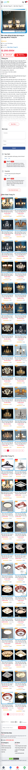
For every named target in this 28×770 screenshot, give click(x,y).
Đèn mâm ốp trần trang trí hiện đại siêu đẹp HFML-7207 (7, 557)
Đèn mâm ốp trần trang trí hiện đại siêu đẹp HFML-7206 (7, 535)
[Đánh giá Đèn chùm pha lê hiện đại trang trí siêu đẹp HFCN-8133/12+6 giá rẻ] (7, 414)
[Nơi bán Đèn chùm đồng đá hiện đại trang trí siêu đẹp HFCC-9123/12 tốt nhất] (20, 435)
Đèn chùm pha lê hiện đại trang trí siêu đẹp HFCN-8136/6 (20, 297)
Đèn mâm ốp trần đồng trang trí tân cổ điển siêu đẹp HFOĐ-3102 (7, 515)
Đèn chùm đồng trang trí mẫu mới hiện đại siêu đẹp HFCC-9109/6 (7, 255)
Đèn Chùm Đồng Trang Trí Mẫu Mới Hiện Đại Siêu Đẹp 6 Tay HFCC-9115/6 (21, 233)
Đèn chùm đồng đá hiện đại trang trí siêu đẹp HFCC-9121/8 (21, 212)
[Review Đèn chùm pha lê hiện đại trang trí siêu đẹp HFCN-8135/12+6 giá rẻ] (20, 308)
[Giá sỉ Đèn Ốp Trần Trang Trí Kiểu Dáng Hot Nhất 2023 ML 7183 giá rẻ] (20, 485)
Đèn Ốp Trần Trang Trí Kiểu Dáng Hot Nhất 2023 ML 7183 (20, 493)
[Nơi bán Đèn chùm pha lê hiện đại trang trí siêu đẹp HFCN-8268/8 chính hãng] (20, 266)
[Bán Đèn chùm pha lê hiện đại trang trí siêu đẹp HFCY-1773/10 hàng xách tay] (7, 329)
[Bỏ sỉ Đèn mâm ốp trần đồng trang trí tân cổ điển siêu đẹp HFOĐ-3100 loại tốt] (7, 569)
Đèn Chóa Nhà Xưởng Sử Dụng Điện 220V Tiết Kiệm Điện (21, 473)
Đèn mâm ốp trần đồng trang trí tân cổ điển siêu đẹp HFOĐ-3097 (20, 706)
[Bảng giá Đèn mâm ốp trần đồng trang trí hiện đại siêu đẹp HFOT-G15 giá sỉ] (20, 506)
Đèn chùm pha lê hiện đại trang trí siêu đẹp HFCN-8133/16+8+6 (20, 379)
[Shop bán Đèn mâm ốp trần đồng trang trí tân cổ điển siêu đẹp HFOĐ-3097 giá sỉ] (20, 698)
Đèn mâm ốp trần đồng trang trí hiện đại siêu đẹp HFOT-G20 (7, 620)
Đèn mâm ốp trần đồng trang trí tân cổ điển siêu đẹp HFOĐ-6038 (7, 663)
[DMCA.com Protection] (14, 758)
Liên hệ (3, 752)
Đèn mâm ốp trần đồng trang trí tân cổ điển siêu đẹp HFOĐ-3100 (7, 577)
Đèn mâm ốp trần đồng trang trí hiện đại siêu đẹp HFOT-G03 (20, 642)
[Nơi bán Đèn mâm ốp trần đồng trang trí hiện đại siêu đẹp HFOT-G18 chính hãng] (20, 569)
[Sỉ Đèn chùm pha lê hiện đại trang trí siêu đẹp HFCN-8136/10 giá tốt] (7, 288)
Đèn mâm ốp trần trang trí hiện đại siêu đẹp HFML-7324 (7, 685)
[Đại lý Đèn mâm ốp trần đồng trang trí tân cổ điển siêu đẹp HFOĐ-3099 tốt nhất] (20, 527)
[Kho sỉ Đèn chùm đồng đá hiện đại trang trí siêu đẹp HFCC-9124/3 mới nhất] (20, 350)
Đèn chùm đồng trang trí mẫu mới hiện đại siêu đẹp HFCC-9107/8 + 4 (20, 422)
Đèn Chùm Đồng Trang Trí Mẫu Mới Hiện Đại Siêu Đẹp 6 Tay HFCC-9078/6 (21, 401)
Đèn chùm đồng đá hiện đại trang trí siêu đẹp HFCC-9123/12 (21, 444)
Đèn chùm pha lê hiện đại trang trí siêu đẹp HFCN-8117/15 (7, 444)
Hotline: (8, 740)
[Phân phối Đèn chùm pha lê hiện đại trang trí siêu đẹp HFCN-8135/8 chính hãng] (7, 350)
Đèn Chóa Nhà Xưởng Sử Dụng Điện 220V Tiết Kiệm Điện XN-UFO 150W (7, 473)
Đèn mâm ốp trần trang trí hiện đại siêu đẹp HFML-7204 (21, 620)
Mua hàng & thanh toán (20, 747)
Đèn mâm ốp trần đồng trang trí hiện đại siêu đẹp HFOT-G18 (20, 577)
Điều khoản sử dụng (6, 745)
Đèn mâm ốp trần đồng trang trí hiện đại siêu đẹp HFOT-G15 (20, 515)
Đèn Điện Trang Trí (8, 456)
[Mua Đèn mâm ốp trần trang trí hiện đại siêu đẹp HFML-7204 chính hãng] (20, 612)
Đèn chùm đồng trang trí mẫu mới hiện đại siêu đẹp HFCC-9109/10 (20, 337)
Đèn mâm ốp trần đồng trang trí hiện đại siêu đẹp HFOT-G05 (7, 706)
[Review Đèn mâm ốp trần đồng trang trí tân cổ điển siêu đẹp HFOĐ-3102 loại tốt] (7, 506)
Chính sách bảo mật (6, 747)
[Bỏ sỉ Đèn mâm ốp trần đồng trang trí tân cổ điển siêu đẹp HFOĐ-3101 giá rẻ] (20, 676)
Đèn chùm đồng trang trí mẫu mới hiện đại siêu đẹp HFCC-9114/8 (7, 233)
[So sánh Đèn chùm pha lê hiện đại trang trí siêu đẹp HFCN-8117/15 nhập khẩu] (7, 435)
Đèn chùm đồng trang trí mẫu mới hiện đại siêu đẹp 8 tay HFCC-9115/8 (7, 317)
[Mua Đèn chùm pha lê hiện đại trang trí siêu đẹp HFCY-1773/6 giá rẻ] (7, 371)
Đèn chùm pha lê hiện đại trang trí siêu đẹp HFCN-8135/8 (7, 359)
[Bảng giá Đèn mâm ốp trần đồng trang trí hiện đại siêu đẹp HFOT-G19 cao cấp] (7, 590)
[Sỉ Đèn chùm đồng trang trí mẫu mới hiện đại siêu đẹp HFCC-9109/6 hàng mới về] (7, 246)
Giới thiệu (4, 749)
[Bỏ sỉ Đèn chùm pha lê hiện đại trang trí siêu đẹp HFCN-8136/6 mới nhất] (20, 288)
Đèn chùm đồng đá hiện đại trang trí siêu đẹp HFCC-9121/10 (21, 255)
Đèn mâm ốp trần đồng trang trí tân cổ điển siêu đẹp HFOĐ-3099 (20, 535)
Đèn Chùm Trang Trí (12, 47)
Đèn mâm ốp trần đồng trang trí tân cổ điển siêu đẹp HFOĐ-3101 (20, 685)
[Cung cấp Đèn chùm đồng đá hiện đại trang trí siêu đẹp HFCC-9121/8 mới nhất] (20, 203)
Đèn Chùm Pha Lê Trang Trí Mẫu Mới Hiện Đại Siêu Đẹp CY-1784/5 (7, 212)
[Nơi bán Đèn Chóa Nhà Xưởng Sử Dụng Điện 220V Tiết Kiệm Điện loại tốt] (20, 464)
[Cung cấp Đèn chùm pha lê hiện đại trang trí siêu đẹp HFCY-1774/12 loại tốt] (7, 392)
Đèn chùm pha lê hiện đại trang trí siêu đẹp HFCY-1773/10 (7, 337)
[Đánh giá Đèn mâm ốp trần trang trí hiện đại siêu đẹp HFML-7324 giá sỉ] (7, 676)
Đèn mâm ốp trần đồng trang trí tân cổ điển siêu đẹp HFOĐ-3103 (7, 642)
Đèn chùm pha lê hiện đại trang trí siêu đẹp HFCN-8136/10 (7, 297)
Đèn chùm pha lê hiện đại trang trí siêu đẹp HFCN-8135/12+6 (20, 317)
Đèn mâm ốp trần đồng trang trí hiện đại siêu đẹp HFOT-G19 (7, 599)
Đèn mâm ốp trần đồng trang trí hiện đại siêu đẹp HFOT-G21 (20, 663)
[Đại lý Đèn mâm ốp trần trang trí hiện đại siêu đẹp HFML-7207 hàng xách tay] (7, 548)
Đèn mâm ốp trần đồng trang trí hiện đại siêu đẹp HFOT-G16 (20, 599)
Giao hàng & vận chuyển (21, 745)
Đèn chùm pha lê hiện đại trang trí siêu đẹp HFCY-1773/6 (7, 379)
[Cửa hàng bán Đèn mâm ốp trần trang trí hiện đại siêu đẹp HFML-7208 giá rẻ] (20, 548)
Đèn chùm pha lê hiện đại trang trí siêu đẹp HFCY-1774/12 (7, 401)
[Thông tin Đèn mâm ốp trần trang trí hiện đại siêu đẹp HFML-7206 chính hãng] (7, 527)
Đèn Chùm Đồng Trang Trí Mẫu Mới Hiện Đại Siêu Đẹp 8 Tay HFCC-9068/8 (7, 275)
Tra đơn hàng (22, 727)
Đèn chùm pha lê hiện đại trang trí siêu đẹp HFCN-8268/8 (20, 275)
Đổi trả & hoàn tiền (19, 753)
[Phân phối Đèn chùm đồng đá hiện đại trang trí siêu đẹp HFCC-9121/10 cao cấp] (20, 246)
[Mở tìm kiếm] (23, 2)
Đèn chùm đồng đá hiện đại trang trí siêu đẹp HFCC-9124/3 (21, 359)
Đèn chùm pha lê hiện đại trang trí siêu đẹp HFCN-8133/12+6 (7, 422)
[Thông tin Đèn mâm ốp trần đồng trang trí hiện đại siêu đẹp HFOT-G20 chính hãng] (7, 612)
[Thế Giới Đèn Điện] (7, 2)
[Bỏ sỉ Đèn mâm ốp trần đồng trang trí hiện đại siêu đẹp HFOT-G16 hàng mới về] (20, 590)
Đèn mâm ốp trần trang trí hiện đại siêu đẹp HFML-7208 (21, 557)
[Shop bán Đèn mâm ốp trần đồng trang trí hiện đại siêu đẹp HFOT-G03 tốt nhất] (20, 633)
